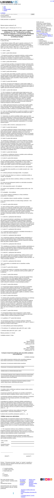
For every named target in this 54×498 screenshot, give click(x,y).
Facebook (5, 474)
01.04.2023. (42, 33)
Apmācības (22, 483)
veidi (4, 6)
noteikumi (38, 30)
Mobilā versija (32, 479)
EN (53, 1)
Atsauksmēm (23, 482)
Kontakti (22, 484)
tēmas (4, 8)
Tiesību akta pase (40, 22)
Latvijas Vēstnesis (47, 34)
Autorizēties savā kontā (6, 16)
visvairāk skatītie (7, 9)
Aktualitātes (22, 480)
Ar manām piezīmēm (8, 468)
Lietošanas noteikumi (31, 481)
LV (51, 1)
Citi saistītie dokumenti (44, 44)
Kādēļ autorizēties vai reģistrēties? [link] (8, 19)
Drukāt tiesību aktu (7, 470)
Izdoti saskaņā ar (43, 40)
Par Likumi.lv (23, 479)
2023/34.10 (50, 36)
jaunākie (5, 10)
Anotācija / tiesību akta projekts (46, 42)
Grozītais (41, 39)
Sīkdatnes (31, 484)
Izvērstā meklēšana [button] (5, 15)
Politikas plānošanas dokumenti (46, 43)
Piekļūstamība (32, 486)
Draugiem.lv (6, 475)
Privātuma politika (33, 483)
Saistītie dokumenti (40, 37)
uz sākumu (3, 12)
